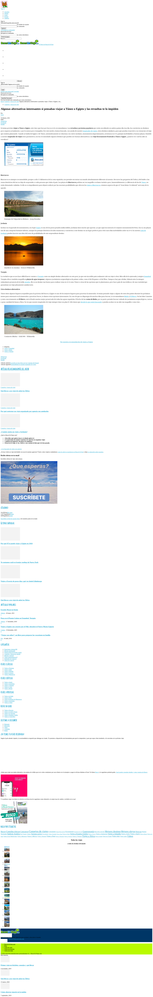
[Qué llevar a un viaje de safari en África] (10, 386)
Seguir (12, 514)
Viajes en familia (98, 836)
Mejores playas (128, 831)
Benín (6, 730)
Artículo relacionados (9, 369)
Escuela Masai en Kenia (9, 610)
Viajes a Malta (8, 350)
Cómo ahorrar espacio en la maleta (13, 992)
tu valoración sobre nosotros (95, 452)
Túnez (143, 182)
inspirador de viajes (90, 131)
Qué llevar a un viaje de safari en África (15, 391)
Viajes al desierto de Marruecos (13, 699)
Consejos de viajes (38, 831)
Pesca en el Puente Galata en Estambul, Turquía (18, 618)
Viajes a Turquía (8, 351)
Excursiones (69, 832)
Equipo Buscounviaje (60, 831)
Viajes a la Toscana (9, 713)
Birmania (6, 724)
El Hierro (133, 296)
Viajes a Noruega (9, 668)
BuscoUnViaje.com (9, 944)
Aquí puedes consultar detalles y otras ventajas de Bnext (131, 772)
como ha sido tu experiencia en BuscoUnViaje (70, 452)
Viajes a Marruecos (9, 674)
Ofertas (6, 13)
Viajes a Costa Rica (9, 716)
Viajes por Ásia (8, 950)
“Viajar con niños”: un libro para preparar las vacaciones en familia (25, 635)
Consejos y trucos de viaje (11, 101)
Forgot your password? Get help (10, 91)
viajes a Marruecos (93, 185)
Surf (22, 834)
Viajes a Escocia (8, 710)
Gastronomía (88, 831)
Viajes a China (8, 702)
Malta (126, 296)
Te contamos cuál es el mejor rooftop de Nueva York (19, 562)
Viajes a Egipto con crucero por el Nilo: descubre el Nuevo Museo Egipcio (27, 627)
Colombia (7, 729)
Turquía (40, 276)
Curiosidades (52, 831)
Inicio (2, 101)
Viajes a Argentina (9, 684)
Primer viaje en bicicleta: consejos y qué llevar (17, 965)
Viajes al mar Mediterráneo (10, 836)
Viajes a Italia (8, 670)
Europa (6, 16)
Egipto (38, 228)
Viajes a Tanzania (60, 836)
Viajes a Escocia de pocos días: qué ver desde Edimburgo (21, 581)
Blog (5, 946)
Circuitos (6, 12)
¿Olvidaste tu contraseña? (8, 30)
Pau (2, 638)
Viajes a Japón (8, 682)
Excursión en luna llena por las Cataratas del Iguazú (24, 363)
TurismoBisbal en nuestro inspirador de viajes (23, 364)
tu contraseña (20, 26)
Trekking (29, 834)
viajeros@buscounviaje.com (16, 939)
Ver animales (45, 834)
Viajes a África (88, 836)
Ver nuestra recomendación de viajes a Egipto (76, 342)
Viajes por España (107, 836)
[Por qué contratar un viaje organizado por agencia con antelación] (10, 406)
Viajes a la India (8, 696)
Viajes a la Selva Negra (10, 712)
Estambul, (147, 276)
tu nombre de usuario (23, 24)
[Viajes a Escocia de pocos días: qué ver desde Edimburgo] (10, 578)
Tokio (6, 727)
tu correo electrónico (23, 35)
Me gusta (9, 512)
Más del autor (23, 369)
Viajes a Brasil (8, 688)
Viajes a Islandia (8, 671)
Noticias (139, 832)
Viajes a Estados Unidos (11, 715)
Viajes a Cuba (8, 687)
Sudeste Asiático (13, 834)
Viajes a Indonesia (101, 834)
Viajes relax (116, 836)
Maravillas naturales (100, 831)
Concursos (24, 831)
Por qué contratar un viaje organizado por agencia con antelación (25, 411)
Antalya (27, 282)
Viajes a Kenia (143, 834)
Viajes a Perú (51, 836)
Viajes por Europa (9, 949)
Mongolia (7, 726)
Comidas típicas (13, 831)
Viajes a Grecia (92, 834)
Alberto (3, 613)
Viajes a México (32, 836)
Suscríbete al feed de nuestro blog (10, 519)
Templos (25, 834)
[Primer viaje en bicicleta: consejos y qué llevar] (5, 962)
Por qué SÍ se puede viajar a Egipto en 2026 (17, 543)
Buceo (3, 831)
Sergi (2, 115)
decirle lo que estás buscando (91, 302)
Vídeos (130, 836)
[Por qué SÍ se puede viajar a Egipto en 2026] (10, 540)
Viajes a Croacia (8, 673)
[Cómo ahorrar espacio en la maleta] (5, 988)
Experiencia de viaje (78, 831)
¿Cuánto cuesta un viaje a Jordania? (14, 432)
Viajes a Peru (8, 698)
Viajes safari (123, 836)
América (6, 18)
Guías (6, 15)
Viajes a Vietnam (9, 685)
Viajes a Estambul (9, 348)
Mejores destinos (113, 831)
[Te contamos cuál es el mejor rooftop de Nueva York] (10, 559)
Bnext (97, 772)
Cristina (3, 630)
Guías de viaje (8, 947)
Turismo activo (36, 834)
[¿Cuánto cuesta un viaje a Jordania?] (10, 427)
